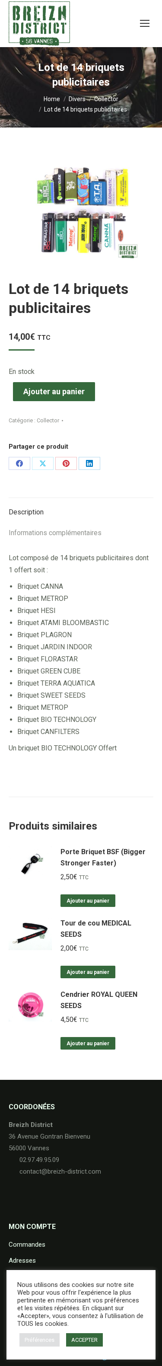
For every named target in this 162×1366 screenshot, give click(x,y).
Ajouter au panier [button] (88, 901)
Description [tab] (26, 512)
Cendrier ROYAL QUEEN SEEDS (98, 1000)
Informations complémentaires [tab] (55, 533)
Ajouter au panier (54, 391)
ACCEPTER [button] (84, 1340)
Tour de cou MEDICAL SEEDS (95, 928)
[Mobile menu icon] (144, 23)
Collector (48, 420)
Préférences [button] (39, 1340)
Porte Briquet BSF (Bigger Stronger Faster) (103, 857)
